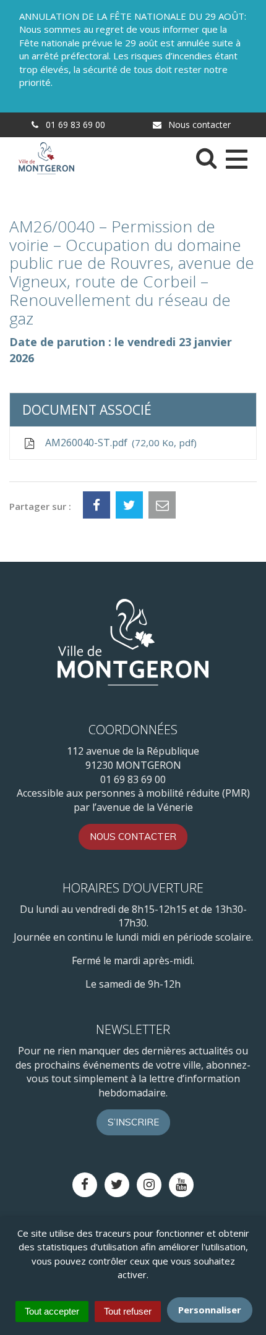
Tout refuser (128, 1311)
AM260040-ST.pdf (118, 442)
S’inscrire (133, 1122)
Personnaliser (209, 1309)
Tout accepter (52, 1311)
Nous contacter (198, 124)
